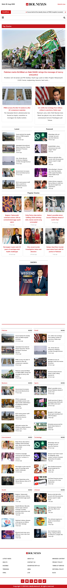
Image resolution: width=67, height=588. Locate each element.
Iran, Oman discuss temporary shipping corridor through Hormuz (23, 160)
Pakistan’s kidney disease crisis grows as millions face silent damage (22, 522)
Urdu (29, 569)
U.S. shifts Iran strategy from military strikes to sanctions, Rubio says (55, 337)
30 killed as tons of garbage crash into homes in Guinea (55, 361)
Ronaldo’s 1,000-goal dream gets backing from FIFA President (55, 414)
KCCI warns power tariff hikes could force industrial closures (23, 183)
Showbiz (5, 565)
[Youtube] (35, 581)
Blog (54, 572)
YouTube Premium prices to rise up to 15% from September (55, 480)
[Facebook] (27, 581)
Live (28, 572)
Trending (6, 569)
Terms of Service (58, 565)
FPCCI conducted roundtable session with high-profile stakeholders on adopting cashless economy (22, 402)
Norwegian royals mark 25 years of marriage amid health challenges (12, 249)
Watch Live (61, 4)
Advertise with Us (33, 565)
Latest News (7, 558)
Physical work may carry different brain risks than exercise (22, 534)
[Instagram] (40, 581)
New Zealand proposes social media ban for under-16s (54, 468)
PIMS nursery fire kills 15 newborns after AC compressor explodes (22, 361)
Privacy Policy (57, 562)
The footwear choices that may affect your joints (54, 508)
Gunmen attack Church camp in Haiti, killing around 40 (55, 373)
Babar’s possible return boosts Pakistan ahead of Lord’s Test (55, 217)
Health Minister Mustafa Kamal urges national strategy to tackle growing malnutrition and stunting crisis (22, 509)
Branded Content (58, 558)
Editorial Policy (58, 569)
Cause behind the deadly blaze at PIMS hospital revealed (36, 12)
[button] (20, 279)
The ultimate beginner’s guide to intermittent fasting (55, 520)
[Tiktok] (44, 581)
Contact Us (31, 562)
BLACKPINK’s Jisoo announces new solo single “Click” (54, 148)
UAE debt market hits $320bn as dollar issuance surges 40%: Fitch (23, 427)
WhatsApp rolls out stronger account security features (53, 136)
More (30, 330)
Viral (4, 572)
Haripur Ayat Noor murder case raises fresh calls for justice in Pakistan (55, 249)
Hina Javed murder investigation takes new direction (33, 249)
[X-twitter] (31, 581)
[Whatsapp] (22, 581)
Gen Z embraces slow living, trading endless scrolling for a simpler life (55, 532)
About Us (30, 558)
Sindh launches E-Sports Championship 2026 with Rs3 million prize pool (55, 402)
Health (5, 562)
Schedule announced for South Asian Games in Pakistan (55, 426)
